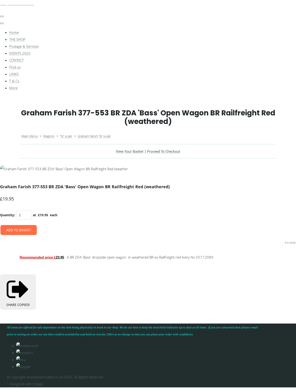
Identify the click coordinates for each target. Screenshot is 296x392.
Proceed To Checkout (163, 151)
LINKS (13, 74)
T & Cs (14, 81)
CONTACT (16, 60)
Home (14, 32)
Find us (15, 67)
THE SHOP (17, 39)
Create (38, 384)
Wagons (49, 136)
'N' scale (66, 136)
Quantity (7, 215)
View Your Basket (129, 151)
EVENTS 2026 (20, 53)
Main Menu (30, 136)
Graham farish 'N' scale (94, 136)
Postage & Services (24, 46)
